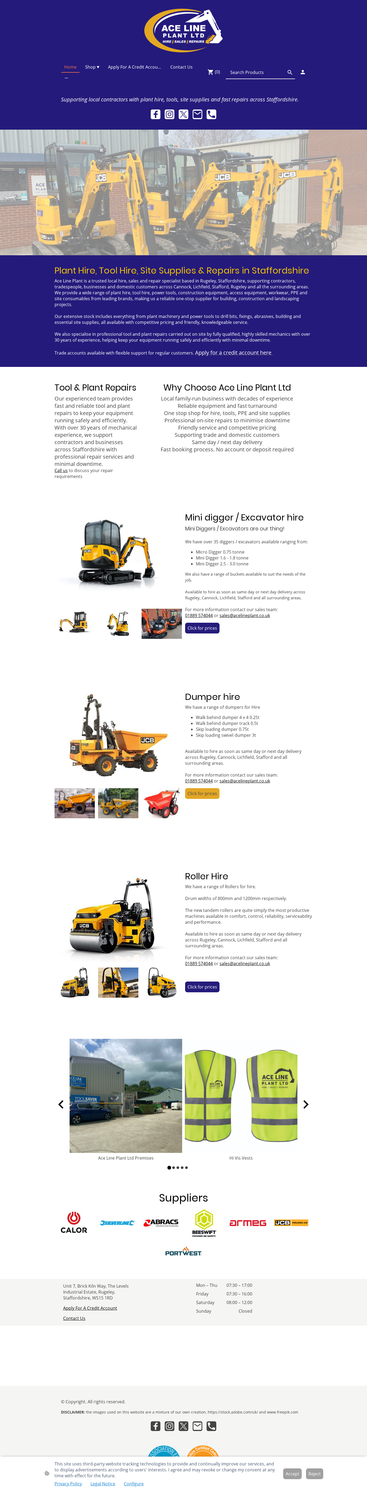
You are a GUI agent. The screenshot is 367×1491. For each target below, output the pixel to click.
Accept (292, 1474)
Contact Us (74, 1318)
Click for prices (202, 628)
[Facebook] (155, 114)
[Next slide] (305, 1104)
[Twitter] (183, 114)
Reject (314, 1474)
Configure (134, 1484)
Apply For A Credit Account (90, 1308)
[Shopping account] (303, 72)
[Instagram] (169, 114)
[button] (290, 72)
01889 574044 (199, 615)
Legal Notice (103, 1484)
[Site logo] (183, 30)
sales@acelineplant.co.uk (245, 615)
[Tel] (211, 114)
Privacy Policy (68, 1484)
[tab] (169, 1167)
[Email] (197, 114)
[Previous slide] (61, 1104)
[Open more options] (66, 78)
